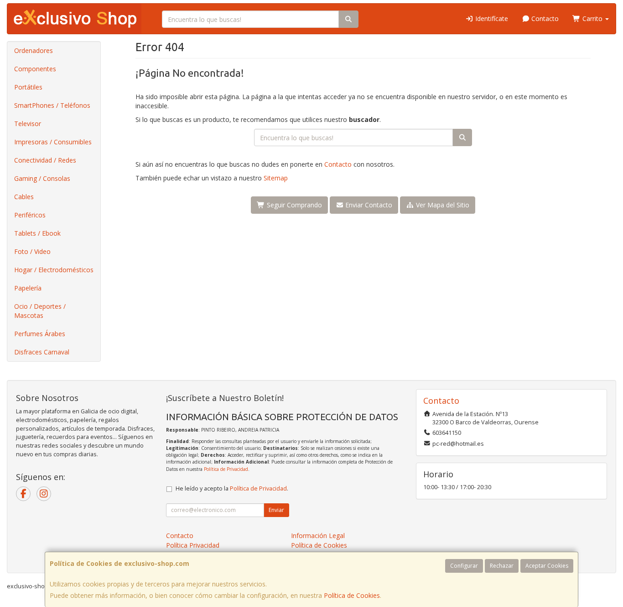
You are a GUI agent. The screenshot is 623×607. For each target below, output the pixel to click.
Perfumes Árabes (39, 333)
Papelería (28, 288)
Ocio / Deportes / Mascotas (40, 311)
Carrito (592, 18)
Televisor (27, 123)
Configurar (464, 566)
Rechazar (502, 566)
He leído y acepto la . (232, 488)
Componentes (35, 68)
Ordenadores (33, 50)
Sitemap (276, 178)
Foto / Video (32, 251)
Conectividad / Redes (45, 160)
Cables (24, 196)
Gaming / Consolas (42, 178)
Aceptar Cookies (546, 566)
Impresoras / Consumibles (53, 141)
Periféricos (30, 215)
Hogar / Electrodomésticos (53, 269)
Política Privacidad (192, 545)
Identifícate (490, 18)
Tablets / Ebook (37, 233)
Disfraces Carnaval (41, 352)
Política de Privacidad (226, 469)
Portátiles (28, 87)
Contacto (544, 18)
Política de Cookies (352, 595)
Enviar (276, 510)
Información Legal (318, 535)
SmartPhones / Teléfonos (52, 105)
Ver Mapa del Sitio (441, 205)
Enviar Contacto (367, 205)
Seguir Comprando (293, 205)
